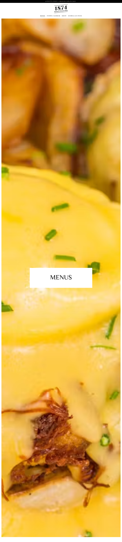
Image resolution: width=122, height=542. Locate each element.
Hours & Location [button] (75, 15)
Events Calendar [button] (53, 15)
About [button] (64, 15)
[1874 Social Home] (61, 8)
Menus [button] (42, 15)
